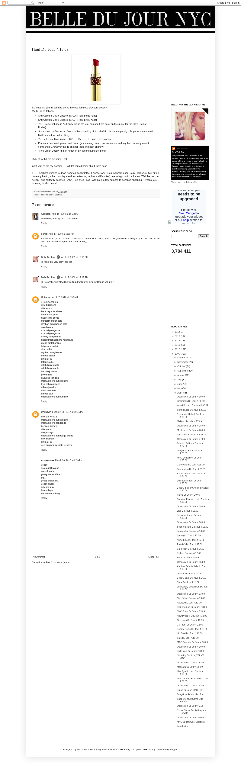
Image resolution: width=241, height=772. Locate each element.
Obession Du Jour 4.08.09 (190, 685)
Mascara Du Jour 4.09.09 (190, 667)
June (180, 384)
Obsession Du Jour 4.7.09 (190, 706)
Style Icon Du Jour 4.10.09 (190, 651)
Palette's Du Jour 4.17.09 (190, 544)
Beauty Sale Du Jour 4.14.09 (191, 578)
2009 (178, 353)
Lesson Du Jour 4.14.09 (189, 573)
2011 (178, 345)
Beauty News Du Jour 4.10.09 (192, 629)
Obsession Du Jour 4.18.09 (191, 522)
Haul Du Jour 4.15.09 (188, 557)
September (183, 370)
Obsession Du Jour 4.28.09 (191, 425)
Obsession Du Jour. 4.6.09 (190, 717)
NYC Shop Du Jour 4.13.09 (191, 611)
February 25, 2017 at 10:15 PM (68, 412)
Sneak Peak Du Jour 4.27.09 (191, 434)
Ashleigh (45, 214)
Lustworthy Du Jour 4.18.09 (191, 531)
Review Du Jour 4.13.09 (189, 602)
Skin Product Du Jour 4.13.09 (192, 607)
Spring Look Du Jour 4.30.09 (191, 410)
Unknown (46, 297)
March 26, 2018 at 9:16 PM (68, 460)
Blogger (173, 749)
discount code (47, 195)
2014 (178, 331)
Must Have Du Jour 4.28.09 (191, 430)
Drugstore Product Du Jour (190, 694)
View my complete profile (184, 182)
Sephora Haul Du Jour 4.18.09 (192, 527)
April (180, 392)
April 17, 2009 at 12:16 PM (74, 257)
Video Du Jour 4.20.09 (188, 495)
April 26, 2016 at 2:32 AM (65, 297)
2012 (178, 340)
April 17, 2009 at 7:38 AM (61, 234)
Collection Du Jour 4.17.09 (190, 549)
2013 (178, 336)
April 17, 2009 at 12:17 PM (74, 277)
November (183, 362)
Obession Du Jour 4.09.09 (190, 662)
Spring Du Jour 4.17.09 (189, 535)
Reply (44, 223)
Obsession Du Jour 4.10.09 (191, 646)
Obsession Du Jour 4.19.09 (191, 506)
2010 (178, 349)
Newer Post (39, 557)
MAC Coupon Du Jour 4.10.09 (192, 642)
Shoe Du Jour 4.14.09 (188, 582)
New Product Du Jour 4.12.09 (192, 616)
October (181, 366)
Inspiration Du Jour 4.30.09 (191, 401)
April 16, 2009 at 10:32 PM (65, 214)
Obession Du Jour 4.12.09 (190, 620)
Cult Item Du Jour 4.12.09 (190, 624)
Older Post (153, 557)
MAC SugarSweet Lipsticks (191, 722)
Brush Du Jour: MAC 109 (189, 690)
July (179, 379)
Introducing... (183, 726)
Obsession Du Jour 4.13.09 (191, 594)
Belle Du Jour (49, 191)
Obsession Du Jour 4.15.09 (191, 562)
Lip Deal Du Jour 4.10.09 (190, 633)
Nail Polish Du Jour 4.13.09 (191, 598)
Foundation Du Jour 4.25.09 (191, 469)
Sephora (58, 195)
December (183, 357)
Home (97, 557)
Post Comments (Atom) (57, 562)
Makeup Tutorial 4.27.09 (189, 421)
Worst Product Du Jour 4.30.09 (192, 405)
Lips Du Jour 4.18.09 (187, 511)
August (181, 375)
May (179, 388)
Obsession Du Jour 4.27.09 (191, 439)
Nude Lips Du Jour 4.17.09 (190, 540)
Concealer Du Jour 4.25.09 (191, 464)
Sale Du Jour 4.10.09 (188, 638)
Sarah (44, 234)
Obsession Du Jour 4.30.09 (191, 396)
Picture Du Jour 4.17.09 (189, 553)
